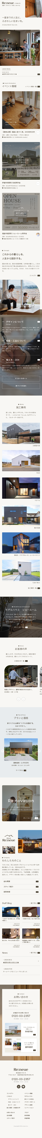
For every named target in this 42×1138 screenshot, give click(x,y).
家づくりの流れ (21, 386)
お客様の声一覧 (19, 661)
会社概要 (7, 881)
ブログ (27, 1113)
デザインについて (13, 1099)
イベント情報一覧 (31, 87)
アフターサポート (21, 379)
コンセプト (33, 276)
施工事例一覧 (32, 588)
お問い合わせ (11, 1113)
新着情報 (27, 1118)
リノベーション (29, 1108)
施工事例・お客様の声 (13, 1108)
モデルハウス (28, 1096)
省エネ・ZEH (12, 1105)
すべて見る (19, 770)
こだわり (9, 1096)
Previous (18, 699)
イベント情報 (29, 1094)
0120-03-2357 (21, 1016)
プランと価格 (29, 1105)
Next (23, 699)
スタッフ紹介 (8, 887)
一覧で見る (33, 903)
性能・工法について (14, 1102)
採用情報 (7, 892)
